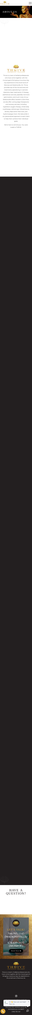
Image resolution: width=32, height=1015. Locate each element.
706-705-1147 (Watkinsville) (16, 935)
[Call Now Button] (3, 1011)
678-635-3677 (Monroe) (16, 944)
